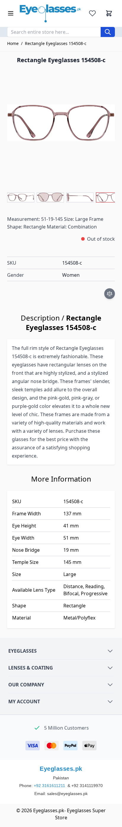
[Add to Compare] (109, 293)
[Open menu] (10, 13)
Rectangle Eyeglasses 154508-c (55, 43)
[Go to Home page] (50, 13)
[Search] (108, 32)
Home (13, 43)
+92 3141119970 (87, 785)
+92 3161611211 (50, 785)
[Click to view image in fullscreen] (61, 123)
